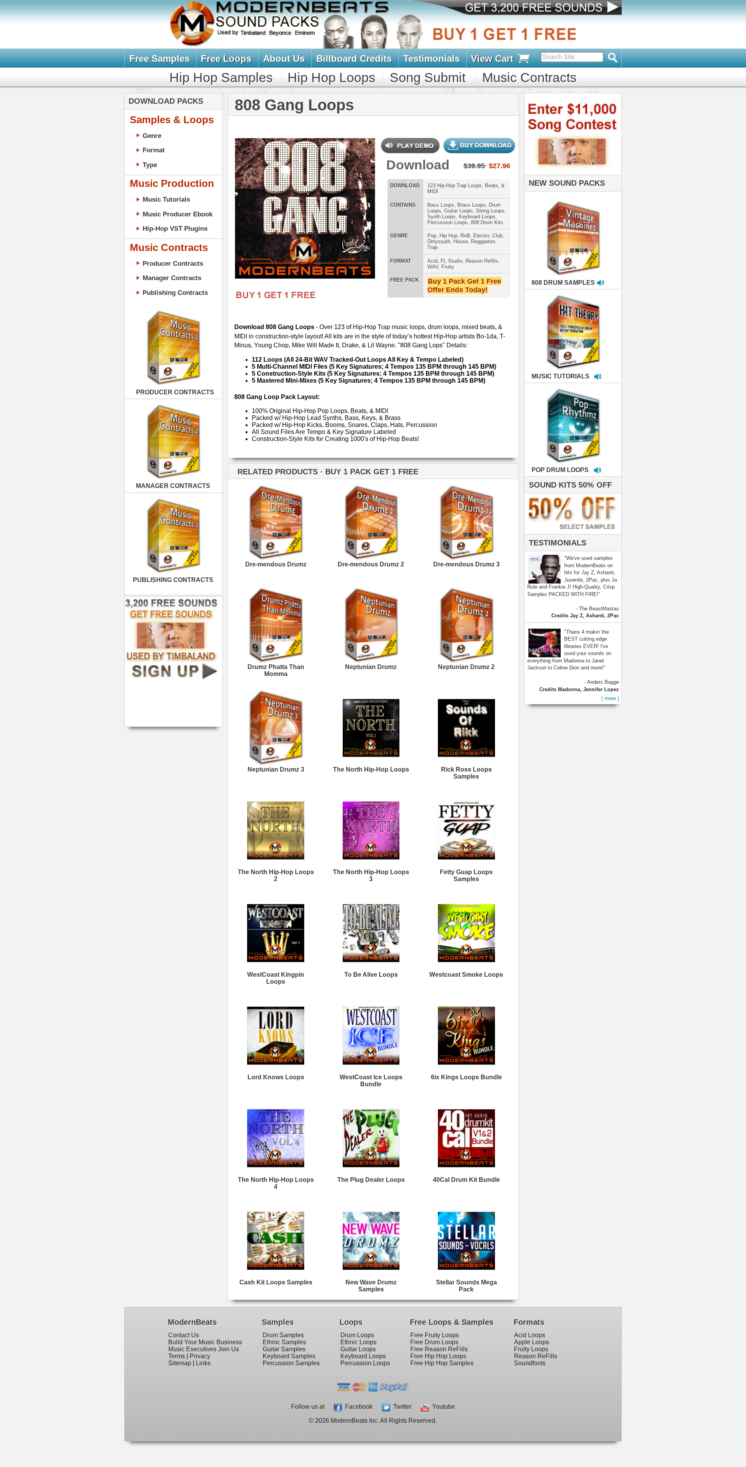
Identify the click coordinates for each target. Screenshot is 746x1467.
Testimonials (431, 58)
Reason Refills (481, 261)
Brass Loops (471, 205)
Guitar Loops (458, 211)
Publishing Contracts (175, 292)
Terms (176, 1356)
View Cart (493, 58)
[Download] (248, 210)
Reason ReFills (535, 1356)
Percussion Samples (291, 1363)
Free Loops (226, 58)
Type (150, 165)
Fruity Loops (531, 1349)
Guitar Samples (284, 1349)
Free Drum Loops (434, 1342)
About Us (284, 58)
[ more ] (610, 698)
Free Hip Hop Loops (438, 1356)
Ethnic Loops (358, 1342)
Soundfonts (530, 1363)
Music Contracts (529, 77)
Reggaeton (483, 241)
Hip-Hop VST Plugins (175, 228)
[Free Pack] (272, 299)
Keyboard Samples (289, 1356)
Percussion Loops (447, 222)
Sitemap (179, 1363)
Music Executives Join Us (203, 1349)
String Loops (490, 211)
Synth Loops (441, 217)
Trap (432, 247)
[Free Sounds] (535, 8)
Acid (432, 261)
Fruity (447, 267)
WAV (432, 267)
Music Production (172, 183)
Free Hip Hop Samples (442, 1363)
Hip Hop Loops (331, 77)
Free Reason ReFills (439, 1349)
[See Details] (173, 347)
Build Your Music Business (205, 1342)
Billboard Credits (354, 58)
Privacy (200, 1356)
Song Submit (427, 77)
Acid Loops (529, 1335)
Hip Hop (448, 236)
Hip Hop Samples (221, 77)
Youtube (442, 1406)
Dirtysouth (438, 241)
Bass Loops (440, 205)
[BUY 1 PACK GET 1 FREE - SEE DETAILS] (573, 229)
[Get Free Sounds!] (171, 677)
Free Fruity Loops (434, 1335)
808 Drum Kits (487, 222)
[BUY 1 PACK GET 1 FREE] (304, 209)
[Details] (300, 518)
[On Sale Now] (571, 532)
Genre (152, 135)
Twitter (400, 1406)
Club (497, 236)
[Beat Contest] (572, 173)
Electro (481, 236)
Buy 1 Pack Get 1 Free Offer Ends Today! (464, 285)
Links (203, 1363)
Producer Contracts (173, 263)
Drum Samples (283, 1335)
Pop (431, 236)
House (460, 241)
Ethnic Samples (284, 1342)
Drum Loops (357, 1335)
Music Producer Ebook (178, 214)
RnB (465, 236)
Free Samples (159, 58)
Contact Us (183, 1335)
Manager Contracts (172, 278)
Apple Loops (531, 1342)
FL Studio (451, 261)
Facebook (357, 1406)
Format (154, 150)
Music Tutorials (166, 199)
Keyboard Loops (477, 217)
